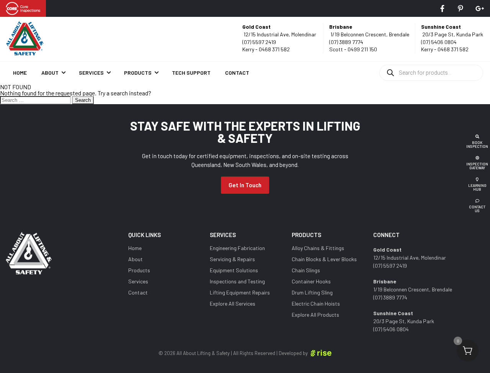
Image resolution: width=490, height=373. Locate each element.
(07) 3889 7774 (346, 42)
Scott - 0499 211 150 (353, 49)
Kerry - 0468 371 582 (266, 49)
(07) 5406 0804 (439, 42)
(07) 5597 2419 (259, 42)
